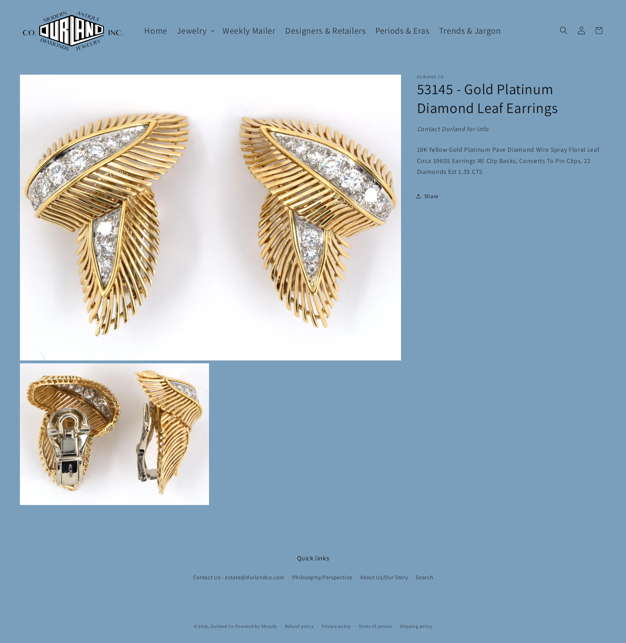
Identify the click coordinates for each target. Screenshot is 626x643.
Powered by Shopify (256, 626)
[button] (195, 30)
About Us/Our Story (384, 577)
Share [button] (431, 196)
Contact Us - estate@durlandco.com (239, 577)
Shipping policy (416, 626)
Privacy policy (336, 626)
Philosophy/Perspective (322, 577)
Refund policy (299, 626)
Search (424, 577)
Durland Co (222, 626)
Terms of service (375, 626)
